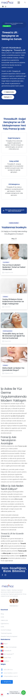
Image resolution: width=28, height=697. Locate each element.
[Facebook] (3, 6)
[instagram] (5, 6)
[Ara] (25, 2)
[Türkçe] (2, 694)
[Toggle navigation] (18, 2)
